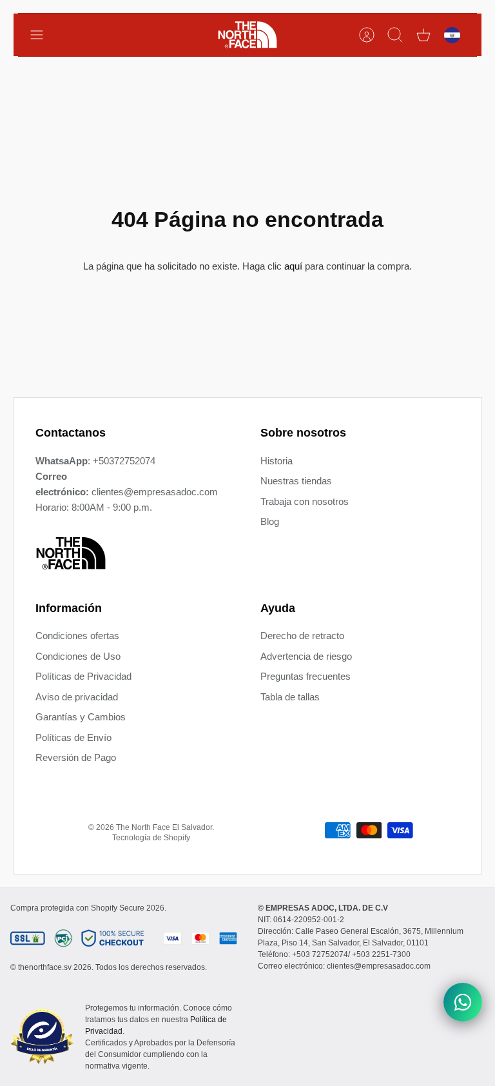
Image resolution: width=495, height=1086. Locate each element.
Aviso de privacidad (76, 696)
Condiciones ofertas (77, 635)
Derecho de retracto (302, 635)
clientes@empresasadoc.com (155, 491)
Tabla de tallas (290, 696)
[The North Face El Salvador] (247, 35)
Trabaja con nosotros (304, 501)
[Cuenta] (367, 35)
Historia (276, 460)
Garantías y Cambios (80, 716)
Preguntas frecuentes (305, 676)
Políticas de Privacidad (83, 676)
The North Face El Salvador (164, 827)
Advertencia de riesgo (306, 656)
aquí (293, 266)
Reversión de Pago (75, 757)
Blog (269, 521)
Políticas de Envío (73, 737)
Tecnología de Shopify (151, 837)
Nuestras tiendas (296, 480)
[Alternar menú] (43, 35)
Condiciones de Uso (78, 656)
